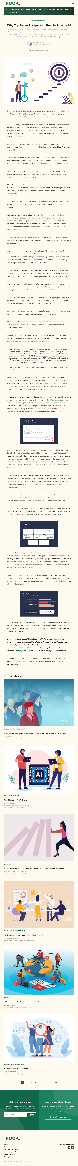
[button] (72, 3)
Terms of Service (9, 1154)
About (6, 1144)
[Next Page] (56, 1082)
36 (49, 1082)
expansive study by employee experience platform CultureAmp (34, 378)
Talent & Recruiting (39, 21)
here (59, 514)
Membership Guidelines (12, 1152)
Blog (5, 1147)
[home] (12, 3)
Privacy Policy (9, 1157)
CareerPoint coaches (15, 495)
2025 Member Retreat (11, 1149)
